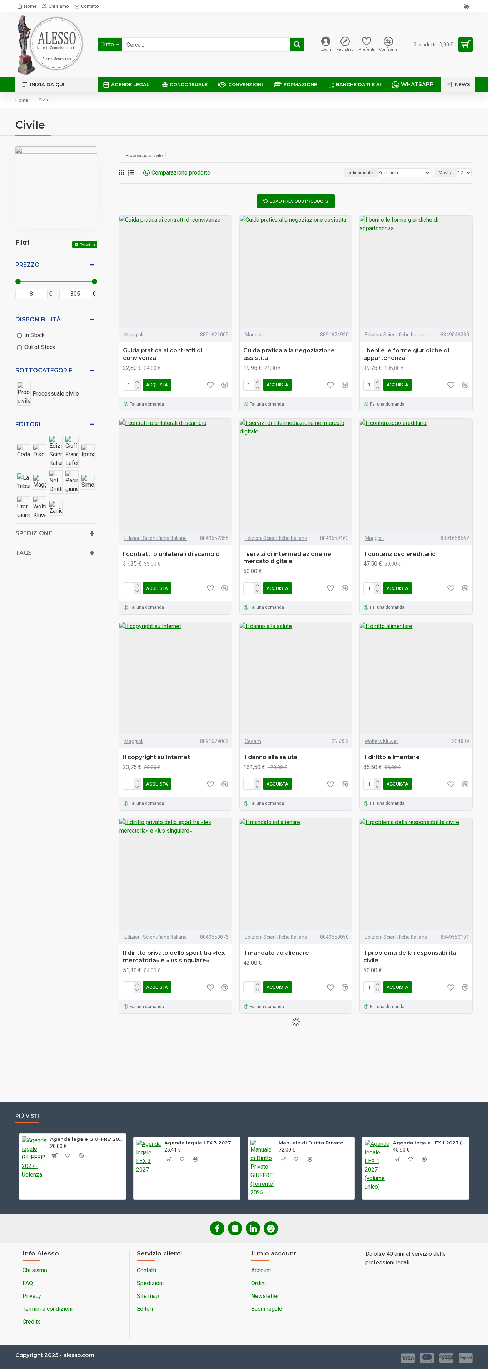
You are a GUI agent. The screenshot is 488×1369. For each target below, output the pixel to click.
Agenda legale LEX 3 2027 (197, 1142)
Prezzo (27, 264)
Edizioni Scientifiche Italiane (396, 334)
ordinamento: (361, 172)
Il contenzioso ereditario (399, 554)
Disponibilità (38, 319)
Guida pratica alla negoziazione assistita (289, 354)
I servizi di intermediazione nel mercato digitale (288, 558)
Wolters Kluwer (381, 741)
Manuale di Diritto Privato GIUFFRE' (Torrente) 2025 (315, 1142)
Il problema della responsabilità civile (409, 956)
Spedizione (33, 533)
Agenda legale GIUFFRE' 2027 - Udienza (86, 1139)
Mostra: (446, 172)
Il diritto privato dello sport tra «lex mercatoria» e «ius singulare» (174, 956)
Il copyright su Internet (156, 757)
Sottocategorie (44, 370)
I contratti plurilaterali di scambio (171, 554)
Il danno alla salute (270, 757)
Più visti (27, 1116)
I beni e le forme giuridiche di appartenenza (406, 354)
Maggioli (133, 334)
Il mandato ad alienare (276, 952)
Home (21, 100)
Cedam (253, 741)
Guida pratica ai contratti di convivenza (162, 354)
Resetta (87, 244)
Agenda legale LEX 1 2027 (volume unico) (429, 1142)
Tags (23, 553)
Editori (27, 424)
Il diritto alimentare (391, 757)
